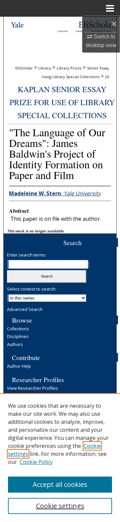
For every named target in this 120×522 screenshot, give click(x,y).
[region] (60, 457)
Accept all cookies (60, 484)
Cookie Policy (36, 462)
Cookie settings (60, 505)
